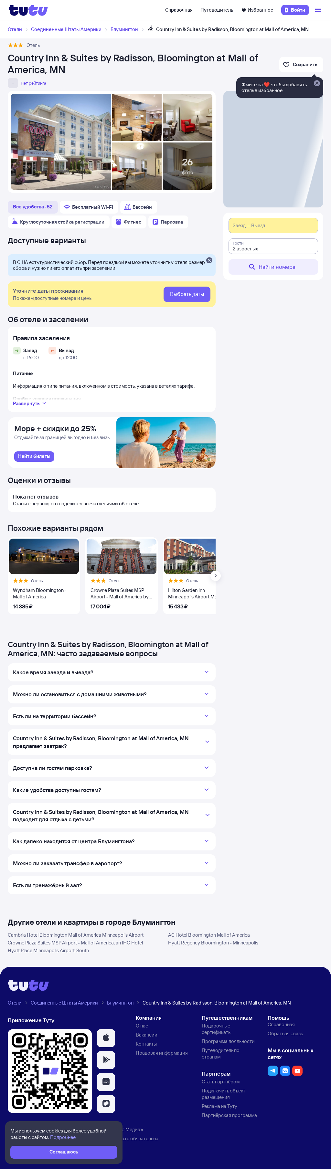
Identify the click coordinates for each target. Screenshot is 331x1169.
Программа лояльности (228, 1041)
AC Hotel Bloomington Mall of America (209, 935)
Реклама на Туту (219, 1106)
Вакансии (146, 1035)
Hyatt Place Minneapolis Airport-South (48, 950)
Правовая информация (162, 1053)
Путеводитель (216, 10)
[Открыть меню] (318, 10)
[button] (106, 1038)
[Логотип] (28, 10)
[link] (34, 456)
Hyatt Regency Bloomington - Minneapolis (213, 943)
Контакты (146, 1044)
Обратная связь (285, 1033)
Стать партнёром (221, 1082)
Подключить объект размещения (223, 1094)
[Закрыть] (209, 260)
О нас (142, 1026)
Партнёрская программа (229, 1115)
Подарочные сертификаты (216, 1029)
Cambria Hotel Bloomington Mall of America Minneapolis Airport (76, 935)
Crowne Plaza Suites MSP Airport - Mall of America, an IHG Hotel (75, 943)
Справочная (179, 10)
